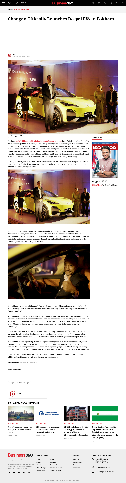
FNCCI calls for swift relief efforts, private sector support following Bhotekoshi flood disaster (76, 431)
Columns (53, 462)
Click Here (97, 185)
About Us (76, 459)
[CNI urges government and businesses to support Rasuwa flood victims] (49, 413)
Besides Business (56, 468)
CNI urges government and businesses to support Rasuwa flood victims (48, 429)
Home (10, 9)
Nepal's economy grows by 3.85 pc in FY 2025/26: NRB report (20, 429)
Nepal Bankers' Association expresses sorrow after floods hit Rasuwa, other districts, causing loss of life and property (105, 432)
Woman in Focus (55, 471)
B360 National (13, 423)
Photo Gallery (40, 471)
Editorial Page (41, 468)
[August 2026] (105, 160)
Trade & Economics (57, 465)
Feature (38, 462)
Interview (39, 465)
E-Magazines (77, 465)
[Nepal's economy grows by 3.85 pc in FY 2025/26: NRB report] (21, 413)
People (52, 459)
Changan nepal (24, 383)
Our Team (76, 468)
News (38, 459)
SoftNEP (78, 480)
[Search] (123, 3)
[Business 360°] (63, 3)
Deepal (11, 383)
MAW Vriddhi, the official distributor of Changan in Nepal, (39, 141)
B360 (14, 54)
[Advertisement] (63, 38)
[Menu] (3, 3)
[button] (93, 3)
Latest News (77, 462)
